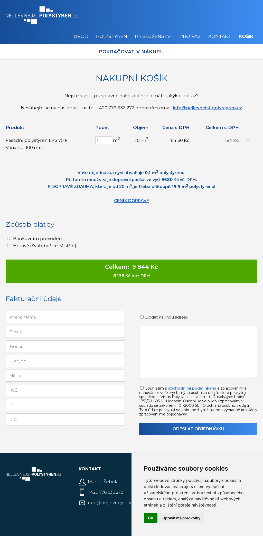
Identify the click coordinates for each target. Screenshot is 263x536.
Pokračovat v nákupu (131, 52)
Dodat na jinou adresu (166, 317)
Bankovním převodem (38, 238)
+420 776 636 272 (105, 492)
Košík (246, 36)
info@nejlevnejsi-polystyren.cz (207, 107)
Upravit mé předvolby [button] (181, 518)
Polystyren (111, 36)
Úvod (81, 36)
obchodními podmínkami (192, 388)
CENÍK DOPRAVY (131, 200)
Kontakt (219, 36)
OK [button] (150, 518)
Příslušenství (153, 36)
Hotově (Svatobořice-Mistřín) (44, 245)
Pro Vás (190, 36)
